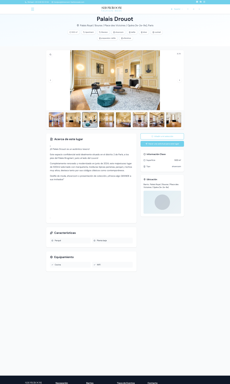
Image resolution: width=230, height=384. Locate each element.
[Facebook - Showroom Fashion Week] (200, 2)
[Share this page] (194, 9)
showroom (176, 166)
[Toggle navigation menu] (32, 9)
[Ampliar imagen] (50, 54)
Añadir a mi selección (163, 136)
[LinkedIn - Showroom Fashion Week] (197, 2)
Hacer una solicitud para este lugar (163, 144)
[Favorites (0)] (188, 9)
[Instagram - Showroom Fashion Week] (204, 2)
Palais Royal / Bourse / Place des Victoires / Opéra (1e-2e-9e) (113, 25)
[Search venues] (199, 9)
